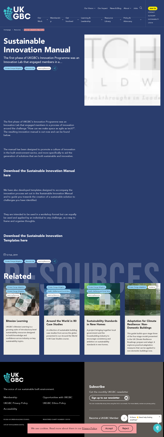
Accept (111, 429)
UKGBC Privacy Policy (16, 403)
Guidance (152, 287)
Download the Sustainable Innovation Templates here (33, 238)
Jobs (136, 8)
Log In (150, 23)
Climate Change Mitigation (13, 68)
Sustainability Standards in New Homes (102, 322)
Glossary (151, 16)
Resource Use (30, 68)
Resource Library (109, 20)
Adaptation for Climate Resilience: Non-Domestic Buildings (141, 324)
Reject (127, 429)
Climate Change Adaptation (16, 287)
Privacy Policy (89, 428)
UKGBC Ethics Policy (54, 403)
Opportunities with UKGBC (57, 397)
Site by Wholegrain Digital (14, 425)
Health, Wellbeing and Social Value (59, 291)
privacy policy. (150, 404)
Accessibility (10, 409)
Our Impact (103, 8)
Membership (55, 20)
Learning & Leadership (86, 20)
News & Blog (115, 8)
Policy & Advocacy (128, 20)
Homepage (7, 30)
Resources (17, 30)
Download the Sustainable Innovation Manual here (39, 173)
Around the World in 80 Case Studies (61, 322)
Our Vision (88, 8)
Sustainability (153, 19)
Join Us (152, 8)
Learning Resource (44, 68)
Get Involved (69, 20)
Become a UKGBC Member (103, 418)
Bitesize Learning (17, 321)
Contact (151, 12)
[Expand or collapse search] (141, 8)
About (126, 8)
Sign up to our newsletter (106, 397)
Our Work (40, 20)
